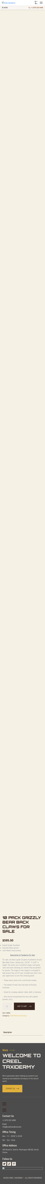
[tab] (7, 1032)
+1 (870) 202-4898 (37, 8)
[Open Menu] (4, 1104)
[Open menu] (41, 2)
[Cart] (36, 2)
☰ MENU (5, 8)
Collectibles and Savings (18, 1016)
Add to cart (22, 1006)
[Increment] (9, 1006)
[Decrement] (4, 1006)
